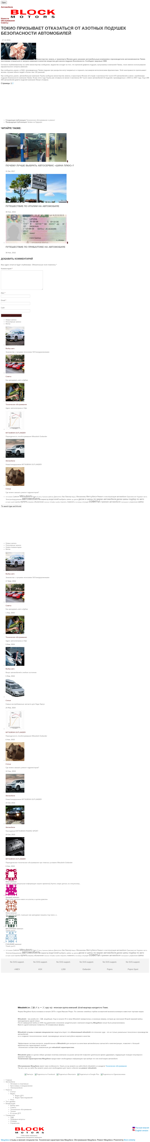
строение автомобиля (110, 502)
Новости (9, 1090)
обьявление (39, 502)
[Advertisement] (71, 100)
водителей (54, 499)
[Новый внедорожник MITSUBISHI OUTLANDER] (15, 457)
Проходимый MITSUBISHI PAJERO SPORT (22, 831)
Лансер (68, 497)
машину (31, 502)
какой (12, 502)
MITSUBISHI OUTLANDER (16, 433)
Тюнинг (13, 1111)
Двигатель (57, 497)
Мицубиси (5, 1140)
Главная (9, 1080)
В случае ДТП (15, 1113)
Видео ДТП (19, 1096)
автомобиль (31, 499)
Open (4, 2)
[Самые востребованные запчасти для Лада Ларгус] (15, 697)
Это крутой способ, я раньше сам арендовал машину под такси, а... (32, 915)
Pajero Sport (133, 965)
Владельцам (10, 1103)
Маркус (73, 496)
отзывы (52, 502)
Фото (12, 1100)
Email (3, 300)
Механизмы (81, 497)
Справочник (14, 1123)
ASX (40, 965)
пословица (78, 502)
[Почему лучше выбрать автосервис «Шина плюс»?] (36, 161)
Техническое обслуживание (16, 404)
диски (76, 499)
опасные (46, 502)
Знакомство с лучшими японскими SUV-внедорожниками (27, 352)
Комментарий (7, 269)
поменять (71, 502)
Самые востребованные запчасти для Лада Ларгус (25, 704)
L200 (63, 965)
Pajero (110, 965)
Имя (3, 293)
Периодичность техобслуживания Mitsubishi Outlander (26, 436)
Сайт (3, 308)
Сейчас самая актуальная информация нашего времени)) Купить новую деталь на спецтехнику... (43, 884)
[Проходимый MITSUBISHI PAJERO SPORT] (15, 824)
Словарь (13, 1121)
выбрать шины (65, 499)
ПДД (12, 1117)
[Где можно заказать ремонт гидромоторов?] (15, 485)
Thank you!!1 (10, 930)
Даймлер (51, 496)
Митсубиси (91, 496)
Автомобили (10, 461)
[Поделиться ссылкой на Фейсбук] (45, 1074)
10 (6, 496)
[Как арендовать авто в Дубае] (15, 373)
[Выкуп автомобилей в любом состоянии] (15, 665)
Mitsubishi (26, 496)
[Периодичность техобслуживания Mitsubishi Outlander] (15, 429)
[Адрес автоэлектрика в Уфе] (15, 401)
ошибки (57, 502)
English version (141, 1131)
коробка (17, 502)
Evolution (10, 496)
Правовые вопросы (17, 1119)
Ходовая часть (142, 497)
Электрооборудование (13, 499)
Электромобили (16, 1088)
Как (63, 497)
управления (133, 502)
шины (141, 502)
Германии (45, 496)
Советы (8, 376)
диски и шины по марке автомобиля (97, 499)
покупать (63, 502)
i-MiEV (17, 965)
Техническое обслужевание (116, 1066)
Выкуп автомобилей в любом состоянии (21, 672)
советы (94, 501)
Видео (12, 1094)
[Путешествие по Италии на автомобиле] (36, 202)
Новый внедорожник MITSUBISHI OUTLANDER (24, 464)
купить (24, 501)
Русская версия (142, 1128)
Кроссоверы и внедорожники (21, 1086)
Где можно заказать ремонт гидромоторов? (22, 492)
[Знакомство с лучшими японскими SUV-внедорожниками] (15, 345)
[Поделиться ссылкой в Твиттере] (29, 1074)
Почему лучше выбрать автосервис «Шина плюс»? (40, 165)
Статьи (8, 489)
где (72, 499)
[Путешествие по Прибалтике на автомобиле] (36, 243)
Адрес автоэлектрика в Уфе (16, 408)
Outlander (87, 965)
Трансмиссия (131, 497)
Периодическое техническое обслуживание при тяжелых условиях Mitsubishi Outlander (39, 862)
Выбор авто (10, 348)
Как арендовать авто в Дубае (17, 380)
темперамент (125, 502)
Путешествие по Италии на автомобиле (32, 206)
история (8, 502)
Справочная (10, 1115)
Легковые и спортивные (19, 1084)
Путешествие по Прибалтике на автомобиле (35, 247)
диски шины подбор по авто (130, 499)
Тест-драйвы (10, 1101)
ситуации (85, 502)
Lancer (16, 496)
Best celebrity (129, 1140)
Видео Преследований (23, 1098)
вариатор (45, 499)
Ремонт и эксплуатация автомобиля (111, 497)
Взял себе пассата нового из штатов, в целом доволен (27, 899)
